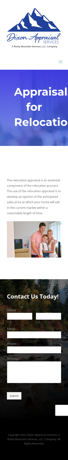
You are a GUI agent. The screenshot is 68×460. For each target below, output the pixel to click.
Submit (14, 396)
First (9, 321)
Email (12, 329)
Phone (11, 344)
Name (12, 310)
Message (14, 359)
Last (38, 321)
